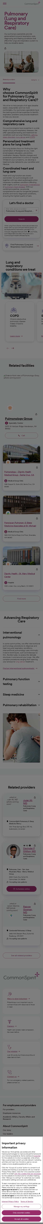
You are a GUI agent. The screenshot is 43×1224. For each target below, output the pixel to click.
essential (37, 1156)
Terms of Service (27, 1201)
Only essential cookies (21, 1213)
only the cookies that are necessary (27, 1174)
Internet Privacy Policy (10, 1201)
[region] (21, 1179)
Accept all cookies (21, 1219)
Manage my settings (21, 1206)
